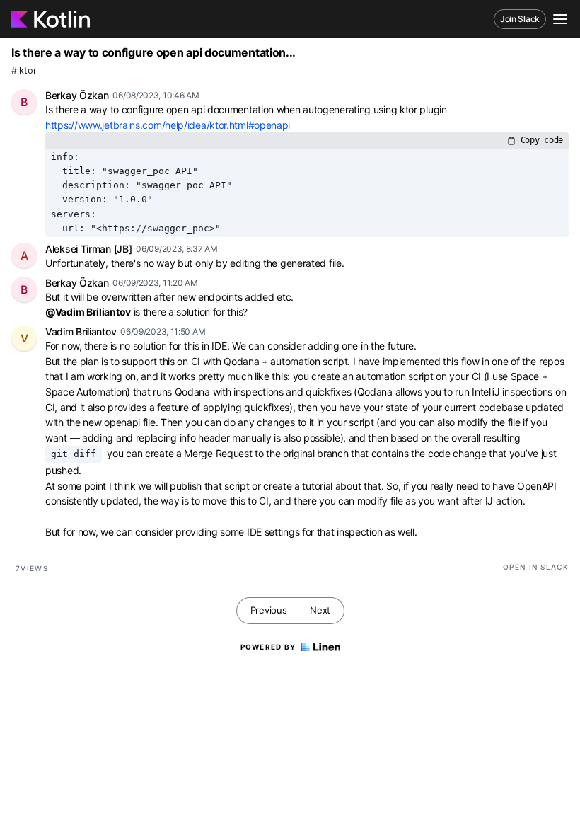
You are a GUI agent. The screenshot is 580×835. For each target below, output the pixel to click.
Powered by (268, 647)
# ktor (23, 70)
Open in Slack (536, 567)
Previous (268, 610)
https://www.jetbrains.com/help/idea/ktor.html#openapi (167, 125)
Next (320, 610)
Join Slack (520, 18)
